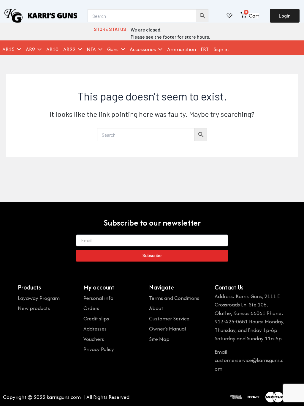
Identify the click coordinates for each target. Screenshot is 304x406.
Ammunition (181, 49)
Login (285, 15)
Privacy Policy (98, 349)
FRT (205, 49)
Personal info (98, 298)
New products (34, 308)
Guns (112, 49)
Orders (91, 308)
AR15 (8, 49)
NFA (91, 49)
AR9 (30, 49)
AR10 (52, 49)
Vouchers (93, 339)
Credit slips (96, 318)
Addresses (95, 328)
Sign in (221, 49)
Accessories (143, 49)
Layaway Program (39, 298)
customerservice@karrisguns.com (249, 364)
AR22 (69, 49)
